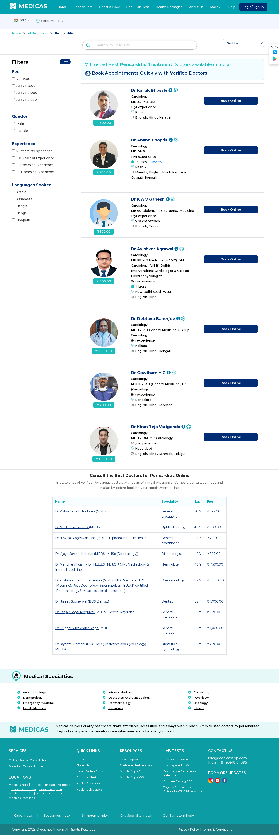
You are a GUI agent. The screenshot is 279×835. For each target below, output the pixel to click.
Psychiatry (201, 697)
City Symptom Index (178, 816)
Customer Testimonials (136, 765)
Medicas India (18, 784)
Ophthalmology (119, 703)
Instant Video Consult (91, 771)
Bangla (21, 206)
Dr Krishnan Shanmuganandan (79, 580)
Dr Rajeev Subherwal (71, 601)
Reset (65, 61)
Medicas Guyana (50, 789)
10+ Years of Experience (35, 158)
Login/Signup (253, 7)
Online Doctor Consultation (28, 760)
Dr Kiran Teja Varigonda (156, 426)
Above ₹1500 (26, 100)
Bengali (22, 213)
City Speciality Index (135, 816)
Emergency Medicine (38, 703)
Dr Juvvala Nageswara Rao (76, 538)
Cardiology (201, 692)
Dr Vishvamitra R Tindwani (75, 511)
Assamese (24, 199)
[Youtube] (217, 782)
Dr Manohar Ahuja (69, 564)
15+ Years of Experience (35, 165)
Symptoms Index (95, 816)
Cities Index (23, 816)
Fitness (199, 708)
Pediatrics (115, 708)
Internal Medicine (121, 692)
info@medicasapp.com (227, 758)
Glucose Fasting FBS (177, 781)
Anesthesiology (34, 692)
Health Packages (169, 7)
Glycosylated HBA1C (177, 765)
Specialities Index (57, 816)
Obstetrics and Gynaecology (129, 697)
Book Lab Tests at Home (26, 766)
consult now (109, 7)
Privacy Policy (189, 830)
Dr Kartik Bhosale (149, 90)
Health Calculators (89, 789)
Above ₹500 (26, 86)
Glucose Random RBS (179, 759)
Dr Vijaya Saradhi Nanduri (74, 554)
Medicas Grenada (23, 789)
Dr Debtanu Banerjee (153, 318)
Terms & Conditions (217, 830)
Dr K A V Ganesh (148, 199)
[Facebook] (224, 782)
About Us (196, 7)
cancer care (83, 7)
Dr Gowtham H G (149, 372)
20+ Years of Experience (35, 172)
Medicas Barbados (49, 793)
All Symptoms (38, 33)
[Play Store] (275, 60)
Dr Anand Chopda (150, 140)
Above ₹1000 (26, 93)
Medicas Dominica (22, 797)
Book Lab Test (137, 7)
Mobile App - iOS (132, 777)
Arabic (21, 192)
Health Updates (131, 759)
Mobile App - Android (135, 771)
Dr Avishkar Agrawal (152, 249)
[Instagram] (210, 782)
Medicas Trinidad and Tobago (52, 784)
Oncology (201, 703)
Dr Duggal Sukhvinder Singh (77, 628)
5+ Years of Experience (34, 151)
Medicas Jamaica (21, 793)
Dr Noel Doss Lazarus (72, 527)
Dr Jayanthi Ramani (70, 644)
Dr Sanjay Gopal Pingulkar (75, 612)
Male (20, 124)
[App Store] (275, 53)
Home (62, 7)
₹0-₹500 (23, 79)
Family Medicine (34, 708)
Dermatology (32, 697)
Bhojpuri (23, 220)
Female (22, 131)
